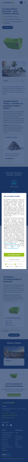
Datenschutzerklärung (13, 248)
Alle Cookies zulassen (14, 255)
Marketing (20, 266)
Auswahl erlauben (14, 259)
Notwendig (10, 264)
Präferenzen (20, 264)
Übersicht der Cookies (15, 245)
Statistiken (10, 266)
